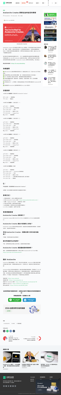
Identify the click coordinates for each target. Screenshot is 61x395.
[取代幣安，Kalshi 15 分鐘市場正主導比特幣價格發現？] (45, 63)
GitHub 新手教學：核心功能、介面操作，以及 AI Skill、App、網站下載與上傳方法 (52, 80)
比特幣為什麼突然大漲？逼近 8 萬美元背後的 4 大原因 (52, 56)
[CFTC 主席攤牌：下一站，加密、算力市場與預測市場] (45, 71)
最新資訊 (18, 3)
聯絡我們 (32, 381)
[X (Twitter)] (6, 386)
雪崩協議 (19, 323)
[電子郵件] (4, 331)
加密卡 (37, 3)
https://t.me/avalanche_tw (16, 280)
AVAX (13, 323)
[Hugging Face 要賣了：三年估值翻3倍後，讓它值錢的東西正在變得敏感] (45, 47)
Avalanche (7, 323)
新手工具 (31, 3)
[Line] (7, 331)
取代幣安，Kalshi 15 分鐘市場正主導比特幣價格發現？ (52, 64)
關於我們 (32, 379)
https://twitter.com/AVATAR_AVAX (19, 285)
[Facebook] (48, 3)
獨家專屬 (24, 3)
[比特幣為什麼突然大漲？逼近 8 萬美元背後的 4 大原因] (45, 56)
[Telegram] (48, 5)
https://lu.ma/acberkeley (18, 63)
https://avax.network (13, 278)
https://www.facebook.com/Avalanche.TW (26, 282)
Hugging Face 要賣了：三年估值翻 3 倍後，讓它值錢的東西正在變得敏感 (52, 48)
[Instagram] (48, 1)
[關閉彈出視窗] (59, 379)
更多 (43, 3)
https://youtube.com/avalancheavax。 (13, 252)
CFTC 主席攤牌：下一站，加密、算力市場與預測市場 (52, 71)
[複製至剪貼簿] (14, 331)
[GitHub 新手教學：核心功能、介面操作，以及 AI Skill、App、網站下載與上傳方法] (45, 78)
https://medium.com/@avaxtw (20, 283)
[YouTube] (11, 386)
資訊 (4, 10)
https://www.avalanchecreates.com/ (28, 200)
